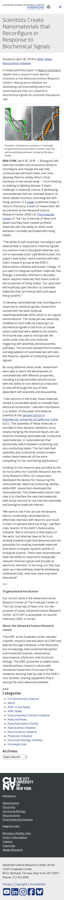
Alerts (11, 703)
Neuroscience (11, 815)
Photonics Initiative (20, 736)
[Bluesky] (39, 894)
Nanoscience (11, 803)
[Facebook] (31, 894)
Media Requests (13, 850)
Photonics (9, 807)
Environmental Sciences (18, 819)
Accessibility (37, 884)
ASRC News (44, 59)
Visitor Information (15, 837)
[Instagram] (23, 894)
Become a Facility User (17, 833)
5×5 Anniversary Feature (23, 699)
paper (31, 202)
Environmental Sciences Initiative (28, 715)
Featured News (17, 719)
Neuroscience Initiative (22, 732)
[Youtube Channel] (7, 894)
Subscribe (9, 846)
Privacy (7, 884)
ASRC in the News (19, 707)
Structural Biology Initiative (25, 740)
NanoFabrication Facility (23, 723)
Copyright (21, 884)
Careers (8, 841)
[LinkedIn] (15, 894)
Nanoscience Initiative (17, 63)
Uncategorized (17, 744)
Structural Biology (14, 811)
